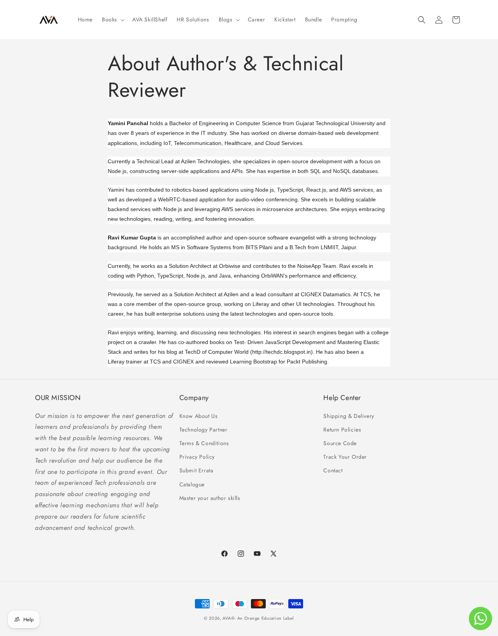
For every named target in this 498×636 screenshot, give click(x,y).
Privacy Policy (197, 457)
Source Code (340, 443)
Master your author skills (209, 498)
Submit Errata (196, 471)
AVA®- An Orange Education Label (258, 618)
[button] (112, 19)
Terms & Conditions (204, 443)
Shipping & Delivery (348, 416)
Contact (332, 471)
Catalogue (192, 484)
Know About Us (198, 416)
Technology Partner (203, 429)
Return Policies (342, 429)
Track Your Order (345, 457)
